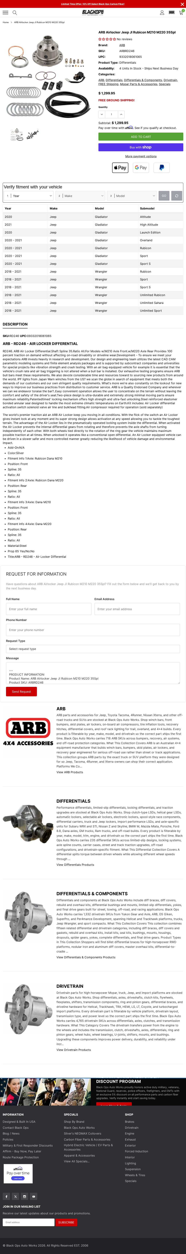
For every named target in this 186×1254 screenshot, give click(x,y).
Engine (129, 1133)
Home (6, 22)
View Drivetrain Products (73, 1050)
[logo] (93, 12)
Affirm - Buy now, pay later (22, 1151)
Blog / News (11, 1133)
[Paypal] (161, 168)
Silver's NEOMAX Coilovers (82, 1133)
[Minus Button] (102, 114)
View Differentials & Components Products (85, 957)
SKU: (101, 51)
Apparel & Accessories (79, 1155)
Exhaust (130, 1139)
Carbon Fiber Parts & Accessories (87, 1139)
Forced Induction (136, 1151)
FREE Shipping (108, 84)
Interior (130, 1157)
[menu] (5, 12)
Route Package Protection (21, 1157)
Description (15, 324)
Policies (8, 1139)
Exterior (130, 1145)
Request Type (15, 641)
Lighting (130, 1163)
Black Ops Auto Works (79, 1127)
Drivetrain (170, 80)
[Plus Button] (121, 114)
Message (12, 658)
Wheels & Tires (135, 1175)
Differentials (114, 80)
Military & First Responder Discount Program (127, 1079)
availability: (106, 68)
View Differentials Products (75, 864)
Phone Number (16, 620)
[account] (162, 12)
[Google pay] (141, 168)
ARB (122, 45)
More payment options (141, 156)
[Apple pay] (120, 168)
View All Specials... (77, 1161)
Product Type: (108, 62)
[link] (17, 134)
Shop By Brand (74, 1121)
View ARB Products (69, 772)
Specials (164, 84)
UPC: (102, 57)
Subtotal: (104, 123)
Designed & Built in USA (19, 1121)
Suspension (133, 1169)
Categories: (106, 74)
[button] (171, 12)
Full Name (12, 599)
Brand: (103, 45)
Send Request (21, 691)
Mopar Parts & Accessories (138, 84)
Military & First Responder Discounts (28, 1145)
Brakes (129, 1121)
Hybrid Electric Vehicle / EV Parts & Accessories (88, 1147)
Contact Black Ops (16, 1127)
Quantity (103, 107)
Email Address (104, 599)
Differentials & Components (143, 80)
